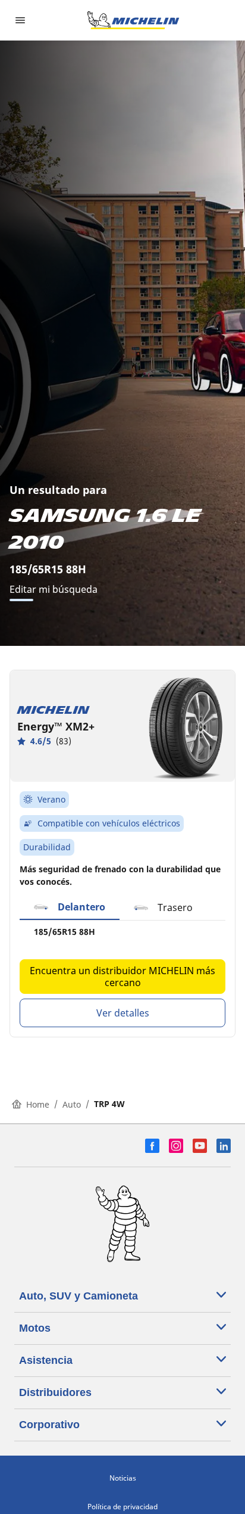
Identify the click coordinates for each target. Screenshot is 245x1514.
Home (37, 1104)
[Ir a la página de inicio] (133, 20)
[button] (70, 907)
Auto (71, 1104)
